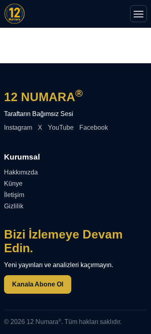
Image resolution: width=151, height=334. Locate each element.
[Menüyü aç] (138, 13)
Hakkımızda (21, 172)
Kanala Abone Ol (37, 284)
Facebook (93, 127)
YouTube (61, 127)
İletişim (14, 194)
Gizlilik (13, 206)
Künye (13, 183)
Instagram (18, 127)
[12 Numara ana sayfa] (14, 13)
